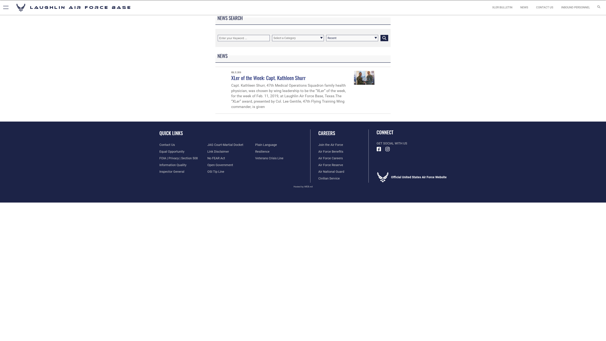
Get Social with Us (392, 143)
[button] (5, 7)
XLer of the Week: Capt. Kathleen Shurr (268, 77)
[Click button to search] (384, 38)
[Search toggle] (598, 7)
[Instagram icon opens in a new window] (387, 149)
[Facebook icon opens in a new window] (379, 149)
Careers (326, 133)
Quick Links (171, 133)
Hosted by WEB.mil (303, 186)
